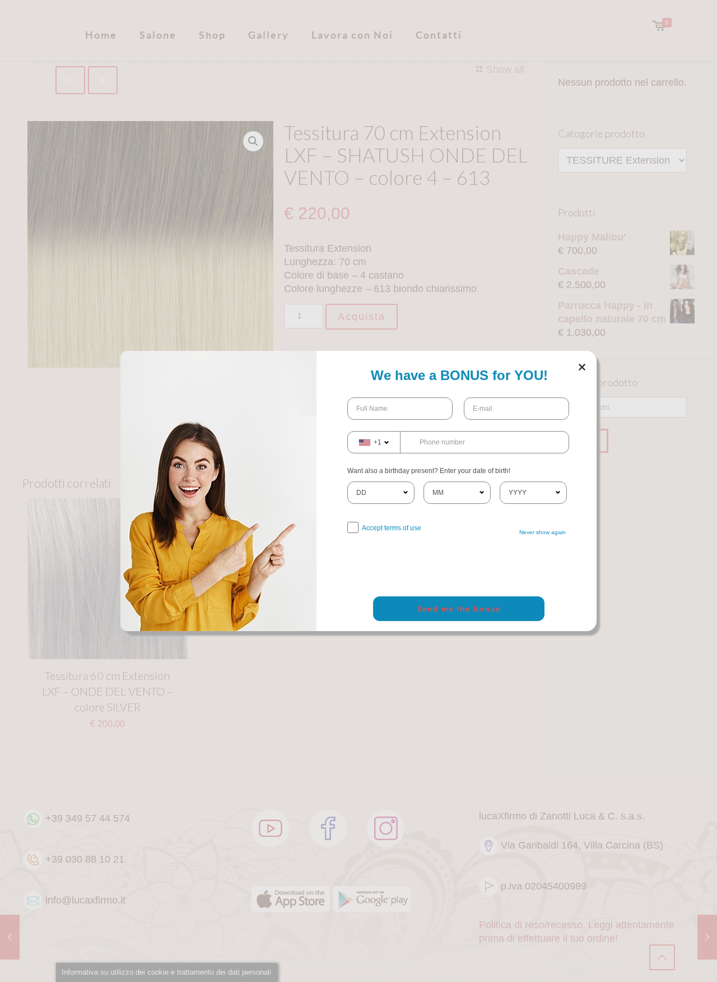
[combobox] (374, 442)
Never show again (542, 532)
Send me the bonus (459, 608)
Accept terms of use (391, 528)
